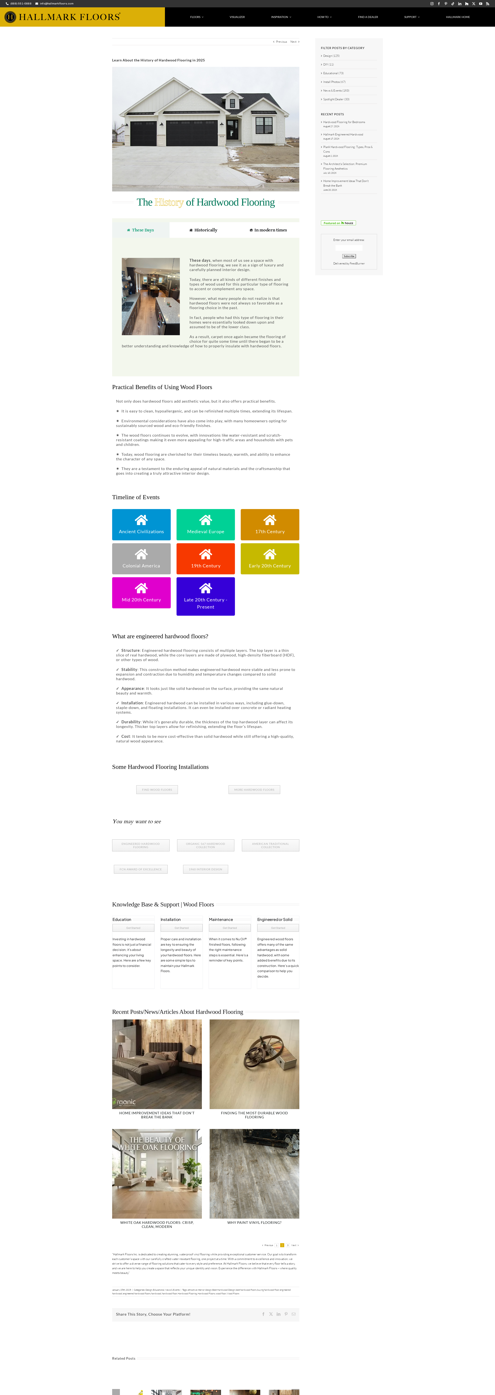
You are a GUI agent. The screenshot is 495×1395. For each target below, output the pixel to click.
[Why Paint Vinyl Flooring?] (254, 1131)
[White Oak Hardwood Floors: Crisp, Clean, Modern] (157, 1131)
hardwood (156, 1293)
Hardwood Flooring (187, 1293)
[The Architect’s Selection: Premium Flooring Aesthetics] (245, 1391)
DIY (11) (328, 64)
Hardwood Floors (206, 1293)
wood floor (221, 1293)
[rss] (487, 3)
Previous (281, 41)
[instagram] (432, 3)
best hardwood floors (246, 1289)
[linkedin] (459, 3)
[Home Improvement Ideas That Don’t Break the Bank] (157, 1022)
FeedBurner (357, 263)
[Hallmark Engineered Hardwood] (166, 1391)
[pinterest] (445, 3)
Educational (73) (333, 73)
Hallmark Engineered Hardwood (343, 134)
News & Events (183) (336, 90)
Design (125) (331, 56)
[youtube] (480, 3)
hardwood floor (169, 1293)
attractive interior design (200, 1289)
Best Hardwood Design (223, 1289)
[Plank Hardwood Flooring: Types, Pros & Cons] (205, 1391)
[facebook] (438, 3)
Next (293, 41)
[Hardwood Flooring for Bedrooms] (127, 1391)
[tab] (141, 230)
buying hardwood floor (268, 1289)
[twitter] (473, 3)
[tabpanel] (205, 301)
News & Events (172, 1289)
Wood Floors (233, 1293)
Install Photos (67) (334, 82)
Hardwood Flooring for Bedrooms (344, 122)
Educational (158, 1289)
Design (148, 1289)
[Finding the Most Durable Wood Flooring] (254, 1022)
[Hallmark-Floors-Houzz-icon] (466, 3)
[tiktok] (452, 3)
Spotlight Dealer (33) (336, 99)
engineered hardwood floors (136, 1293)
